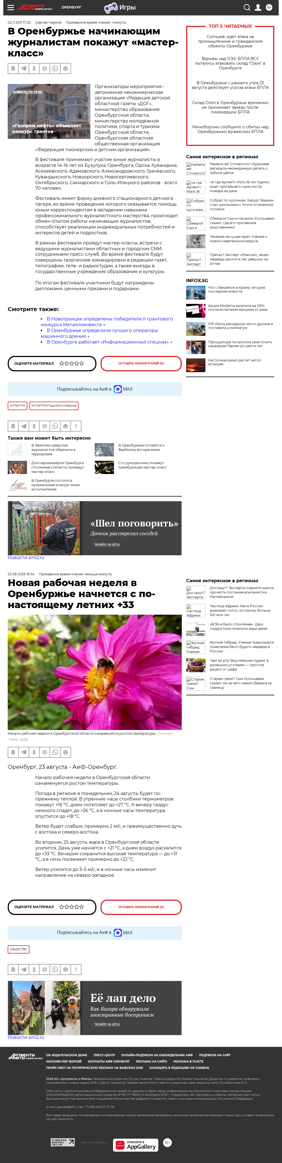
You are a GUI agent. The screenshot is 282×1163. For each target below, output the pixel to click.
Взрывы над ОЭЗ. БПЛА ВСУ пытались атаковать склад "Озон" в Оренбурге (230, 63)
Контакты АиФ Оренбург (109, 1061)
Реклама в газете (188, 1061)
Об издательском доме (66, 1055)
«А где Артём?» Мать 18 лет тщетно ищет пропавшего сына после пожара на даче (240, 186)
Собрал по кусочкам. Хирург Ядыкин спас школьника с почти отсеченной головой (242, 204)
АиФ (24, 739)
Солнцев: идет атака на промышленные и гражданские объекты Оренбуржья (230, 41)
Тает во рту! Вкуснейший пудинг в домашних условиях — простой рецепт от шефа (239, 664)
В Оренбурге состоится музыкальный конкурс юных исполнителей (55, 484)
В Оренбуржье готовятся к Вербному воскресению (141, 447)
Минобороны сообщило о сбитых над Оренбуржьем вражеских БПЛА (230, 129)
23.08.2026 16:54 (21, 574)
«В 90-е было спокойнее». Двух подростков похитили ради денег (239, 626)
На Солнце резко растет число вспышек (234, 362)
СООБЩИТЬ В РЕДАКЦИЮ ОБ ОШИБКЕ (179, 1068)
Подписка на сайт (215, 1055)
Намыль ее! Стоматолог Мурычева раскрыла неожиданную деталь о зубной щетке (239, 168)
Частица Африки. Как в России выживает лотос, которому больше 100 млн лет (240, 610)
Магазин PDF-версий (64, 1061)
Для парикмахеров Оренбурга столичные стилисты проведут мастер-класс (57, 467)
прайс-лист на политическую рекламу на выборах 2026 (94, 1068)
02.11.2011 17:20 (19, 22)
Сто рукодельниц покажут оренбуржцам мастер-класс (142, 465)
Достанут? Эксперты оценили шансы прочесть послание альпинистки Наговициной (242, 592)
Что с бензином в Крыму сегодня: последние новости (237, 289)
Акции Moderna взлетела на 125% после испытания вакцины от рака (237, 308)
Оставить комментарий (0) (141, 363)
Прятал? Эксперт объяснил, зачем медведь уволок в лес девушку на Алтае (239, 259)
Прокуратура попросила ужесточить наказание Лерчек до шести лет (240, 344)
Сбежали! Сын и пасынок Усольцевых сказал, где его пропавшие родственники (242, 222)
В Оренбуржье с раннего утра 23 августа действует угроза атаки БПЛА (230, 85)
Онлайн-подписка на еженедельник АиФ (157, 1055)
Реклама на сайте (151, 1061)
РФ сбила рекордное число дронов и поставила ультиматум (240, 326)
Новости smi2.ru (26, 557)
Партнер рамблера (94, 1142)
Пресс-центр (104, 1055)
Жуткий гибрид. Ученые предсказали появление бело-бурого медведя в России (242, 646)
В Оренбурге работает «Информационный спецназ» (108, 342)
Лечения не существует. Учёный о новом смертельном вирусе (238, 239)
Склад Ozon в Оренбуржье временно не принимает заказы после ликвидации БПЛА (230, 107)
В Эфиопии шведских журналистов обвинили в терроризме (53, 449)
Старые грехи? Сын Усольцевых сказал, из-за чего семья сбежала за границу (241, 683)
